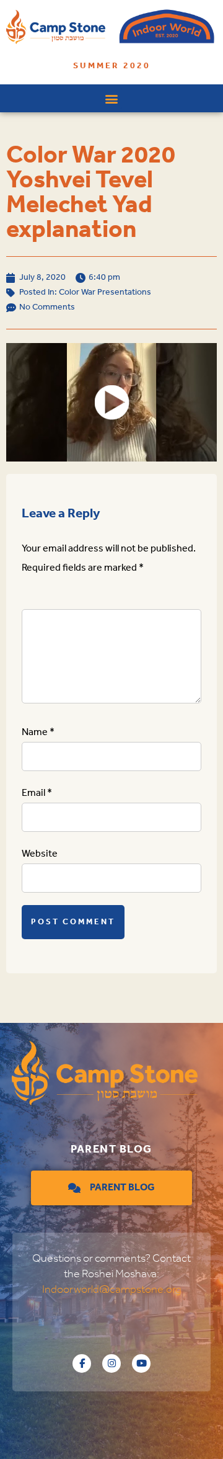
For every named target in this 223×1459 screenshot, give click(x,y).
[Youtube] (141, 1363)
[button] (112, 98)
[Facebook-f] (81, 1363)
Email (37, 793)
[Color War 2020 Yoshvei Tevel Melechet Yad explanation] (111, 402)
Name (38, 732)
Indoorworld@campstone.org (111, 1289)
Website (40, 853)
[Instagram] (111, 1363)
